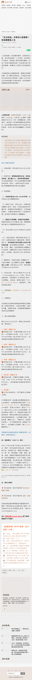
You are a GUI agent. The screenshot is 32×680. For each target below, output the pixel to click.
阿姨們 (8, 140)
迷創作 (24, 5)
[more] (28, 90)
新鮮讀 (3, 5)
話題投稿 (3, 7)
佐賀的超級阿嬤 (20, 145)
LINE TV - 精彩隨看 (11, 470)
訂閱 (23, 673)
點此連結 (27, 424)
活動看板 (21, 7)
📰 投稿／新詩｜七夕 (11, 538)
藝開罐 (19, 5)
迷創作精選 (28, 7)
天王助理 (16, 140)
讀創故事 (14, 42)
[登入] (28, 2)
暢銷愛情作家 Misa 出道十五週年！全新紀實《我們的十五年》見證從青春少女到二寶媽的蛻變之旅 (20, 639)
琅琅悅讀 (3, 31)
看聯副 (8, 5)
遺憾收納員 (26, 140)
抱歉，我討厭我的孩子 (17, 150)
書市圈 (14, 5)
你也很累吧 (10, 143)
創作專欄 (9, 7)
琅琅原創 (6, 595)
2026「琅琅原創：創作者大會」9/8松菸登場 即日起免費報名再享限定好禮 (21, 645)
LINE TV (25, 115)
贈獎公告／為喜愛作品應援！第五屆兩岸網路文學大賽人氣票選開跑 (20, 652)
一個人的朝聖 (21, 143)
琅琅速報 (13, 31)
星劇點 (29, 5)
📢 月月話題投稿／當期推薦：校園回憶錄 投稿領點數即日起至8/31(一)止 (16, 562)
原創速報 (15, 7)
